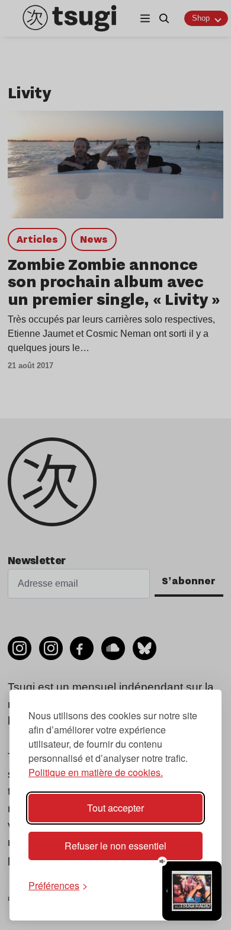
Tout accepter (115, 808)
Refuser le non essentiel (115, 845)
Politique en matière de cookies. (95, 772)
